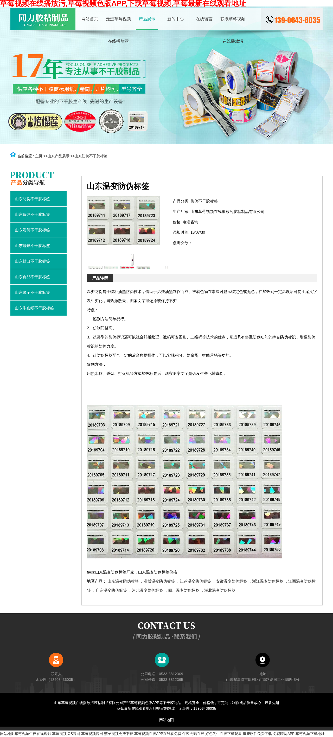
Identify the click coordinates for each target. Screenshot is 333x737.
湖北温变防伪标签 (219, 590)
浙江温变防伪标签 (267, 581)
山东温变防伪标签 (123, 581)
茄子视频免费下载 (118, 734)
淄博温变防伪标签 (159, 581)
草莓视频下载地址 (310, 734)
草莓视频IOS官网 (66, 734)
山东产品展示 (58, 156)
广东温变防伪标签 (111, 590)
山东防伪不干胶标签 (91, 156)
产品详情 (100, 278)
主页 (38, 156)
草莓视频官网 (92, 734)
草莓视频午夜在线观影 (33, 734)
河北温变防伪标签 (147, 590)
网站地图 (166, 720)
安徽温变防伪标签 (231, 581)
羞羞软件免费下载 (257, 734)
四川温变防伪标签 (183, 590)
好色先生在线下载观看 (223, 734)
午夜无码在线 (193, 734)
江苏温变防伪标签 (195, 581)
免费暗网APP (283, 734)
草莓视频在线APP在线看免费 (157, 734)
